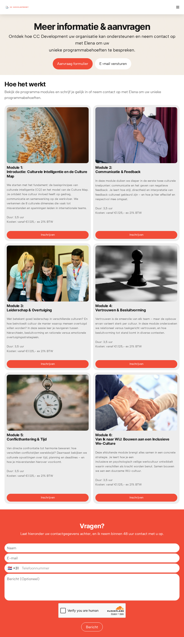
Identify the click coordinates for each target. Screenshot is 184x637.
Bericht (92, 627)
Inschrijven (48, 234)
